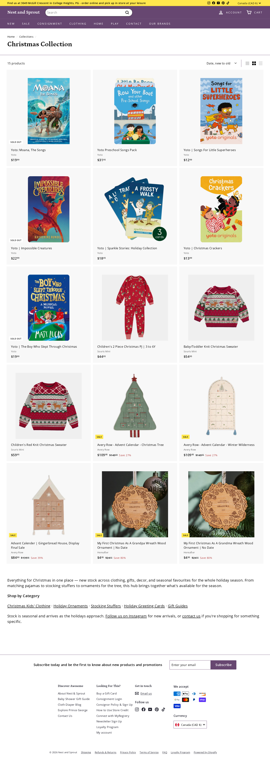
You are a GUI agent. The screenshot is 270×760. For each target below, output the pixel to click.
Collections (26, 36)
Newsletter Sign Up (109, 721)
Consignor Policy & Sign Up (114, 704)
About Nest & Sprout (71, 693)
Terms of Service (149, 752)
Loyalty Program (107, 727)
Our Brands (160, 23)
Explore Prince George (72, 710)
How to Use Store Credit (112, 710)
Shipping (86, 752)
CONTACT (134, 23)
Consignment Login (109, 699)
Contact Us (65, 716)
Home (99, 23)
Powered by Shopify (205, 752)
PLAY (115, 23)
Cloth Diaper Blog (69, 704)
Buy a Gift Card (106, 693)
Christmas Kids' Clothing (29, 605)
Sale (26, 23)
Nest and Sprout (23, 12)
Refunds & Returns (105, 752)
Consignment (49, 23)
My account (104, 732)
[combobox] (88, 12)
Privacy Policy (128, 752)
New (11, 23)
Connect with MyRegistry (112, 716)
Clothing (77, 23)
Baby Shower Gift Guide (74, 699)
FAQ (164, 752)
